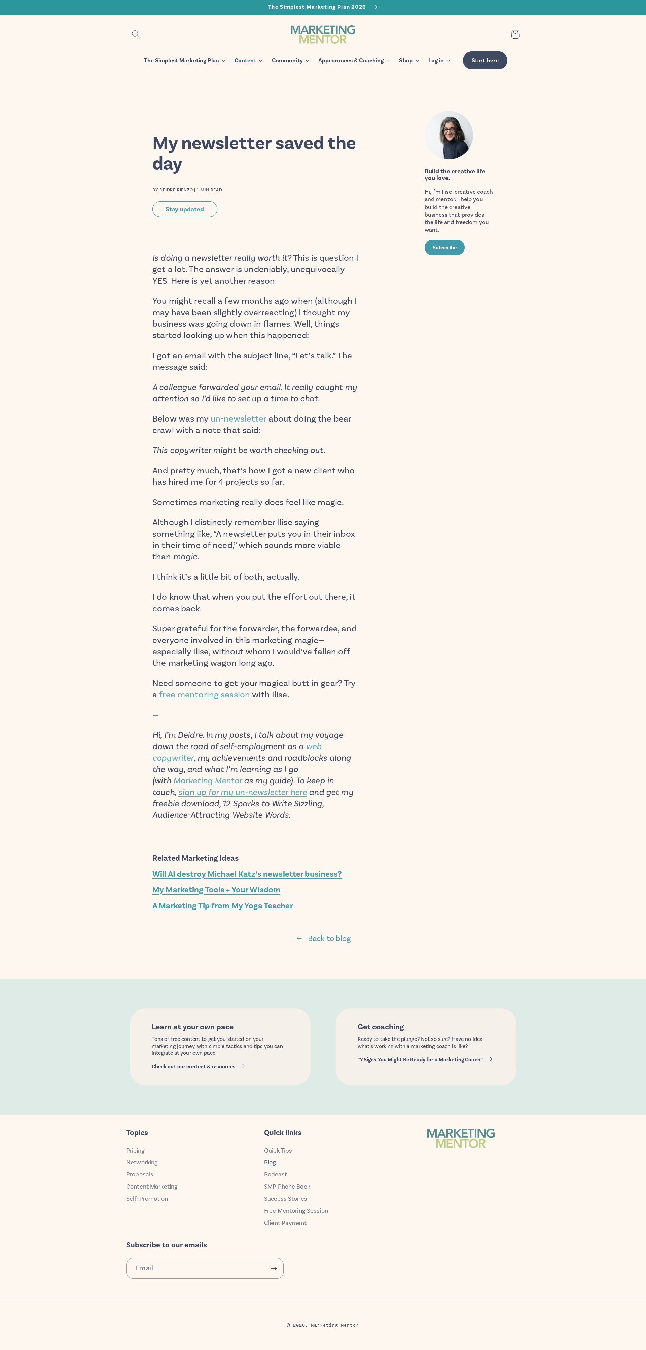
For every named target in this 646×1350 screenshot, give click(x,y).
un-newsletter (238, 418)
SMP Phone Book (287, 1186)
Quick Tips (278, 1150)
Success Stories (285, 1198)
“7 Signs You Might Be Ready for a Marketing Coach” (420, 1059)
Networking (142, 1162)
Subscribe (445, 247)
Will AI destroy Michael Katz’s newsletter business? (247, 874)
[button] (135, 34)
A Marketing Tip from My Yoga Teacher (222, 906)
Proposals (139, 1174)
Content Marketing (152, 1186)
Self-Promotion (147, 1198)
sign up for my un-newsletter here (242, 792)
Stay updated (185, 209)
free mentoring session (204, 694)
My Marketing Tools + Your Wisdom (216, 890)
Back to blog (329, 938)
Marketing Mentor (207, 780)
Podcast (275, 1174)
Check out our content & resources (194, 1066)
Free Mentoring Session (296, 1210)
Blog (270, 1162)
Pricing (135, 1150)
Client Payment (285, 1223)
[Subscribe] (273, 1268)
